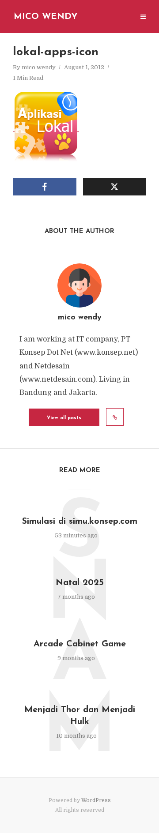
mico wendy (39, 67)
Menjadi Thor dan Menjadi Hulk (79, 715)
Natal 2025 (80, 582)
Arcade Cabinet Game (80, 644)
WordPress (96, 800)
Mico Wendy (46, 16)
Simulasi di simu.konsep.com (79, 521)
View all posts (64, 418)
